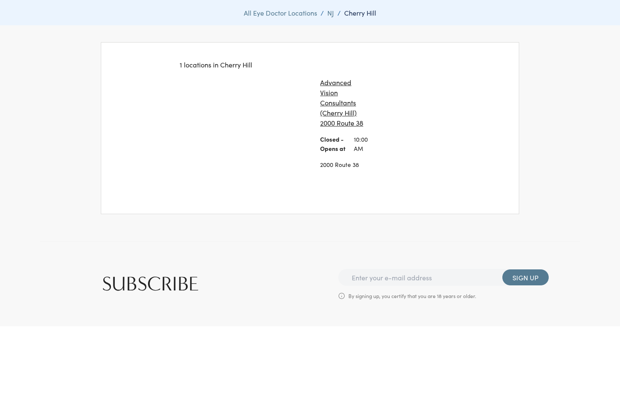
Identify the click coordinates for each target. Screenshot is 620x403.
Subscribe (150, 284)
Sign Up (525, 277)
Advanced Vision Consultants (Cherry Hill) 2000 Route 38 (341, 102)
